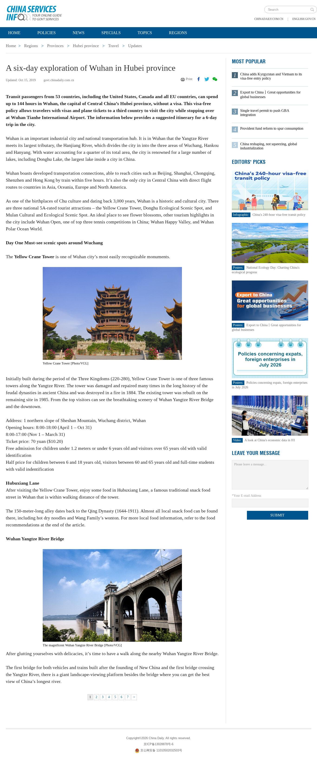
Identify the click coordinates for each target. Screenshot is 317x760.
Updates (135, 45)
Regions (178, 32)
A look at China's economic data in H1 (270, 440)
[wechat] (215, 79)
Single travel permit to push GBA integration (264, 113)
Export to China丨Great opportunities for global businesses (270, 94)
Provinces (55, 45)
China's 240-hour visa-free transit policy (278, 214)
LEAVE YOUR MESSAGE (256, 453)
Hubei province (86, 45)
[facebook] (198, 79)
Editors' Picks (248, 161)
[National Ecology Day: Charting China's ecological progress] (270, 243)
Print (189, 79)
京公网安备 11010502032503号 (161, 750)
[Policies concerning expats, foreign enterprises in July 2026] (270, 358)
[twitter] (206, 79)
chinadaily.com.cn (268, 19)
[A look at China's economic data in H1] (270, 415)
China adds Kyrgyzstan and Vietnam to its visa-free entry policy (271, 76)
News (78, 32)
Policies (46, 32)
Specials (111, 32)
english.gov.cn (304, 19)
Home (14, 32)
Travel (113, 45)
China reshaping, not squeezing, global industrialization (268, 146)
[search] (312, 9)
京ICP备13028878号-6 (158, 744)
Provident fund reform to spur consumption (271, 128)
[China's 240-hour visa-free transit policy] (270, 190)
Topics (145, 32)
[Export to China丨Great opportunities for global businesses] (270, 300)
